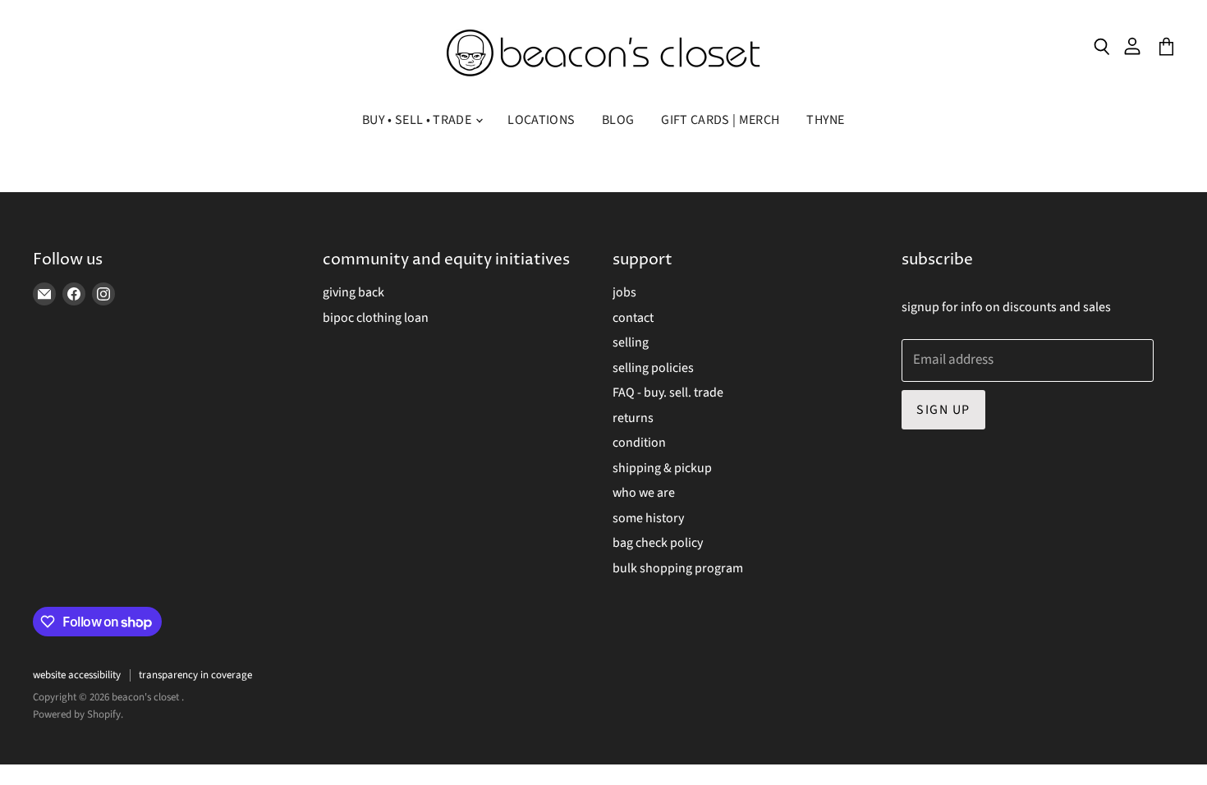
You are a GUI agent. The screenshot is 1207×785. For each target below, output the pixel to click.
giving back (353, 292)
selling (631, 342)
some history (648, 518)
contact (633, 318)
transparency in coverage (195, 675)
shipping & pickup (662, 468)
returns (633, 418)
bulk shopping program (678, 568)
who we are (644, 493)
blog (618, 120)
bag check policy (658, 543)
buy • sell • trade (418, 120)
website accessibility (77, 675)
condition (639, 443)
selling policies (653, 368)
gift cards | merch (720, 120)
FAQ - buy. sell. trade (668, 392)
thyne (825, 120)
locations (541, 120)
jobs (624, 292)
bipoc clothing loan (376, 318)
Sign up (943, 410)
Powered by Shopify (77, 714)
